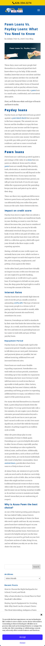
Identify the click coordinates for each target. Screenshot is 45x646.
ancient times (10, 463)
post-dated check (19, 118)
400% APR (18, 303)
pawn (33, 90)
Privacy (22, 643)
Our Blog (29, 39)
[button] (41, 614)
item (30, 160)
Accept (22, 637)
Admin (10, 39)
